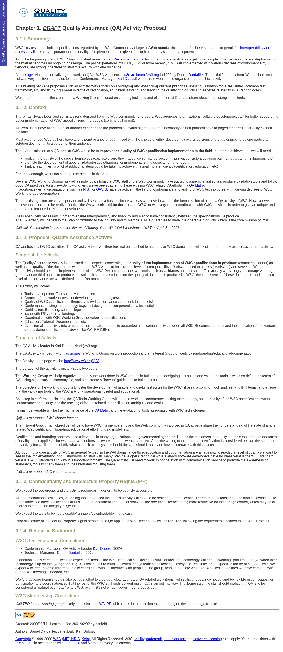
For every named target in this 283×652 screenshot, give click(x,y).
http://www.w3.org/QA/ (81, 361)
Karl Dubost (126, 79)
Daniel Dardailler (190, 75)
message (26, 75)
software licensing (207, 639)
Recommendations (128, 59)
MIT (66, 639)
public (75, 643)
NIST (87, 189)
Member (94, 643)
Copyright (23, 639)
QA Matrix (197, 185)
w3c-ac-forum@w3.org (141, 75)
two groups (72, 353)
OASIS (101, 189)
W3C (57, 639)
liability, (139, 639)
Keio (85, 639)
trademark (154, 639)
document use (175, 639)
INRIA (75, 639)
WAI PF (105, 604)
